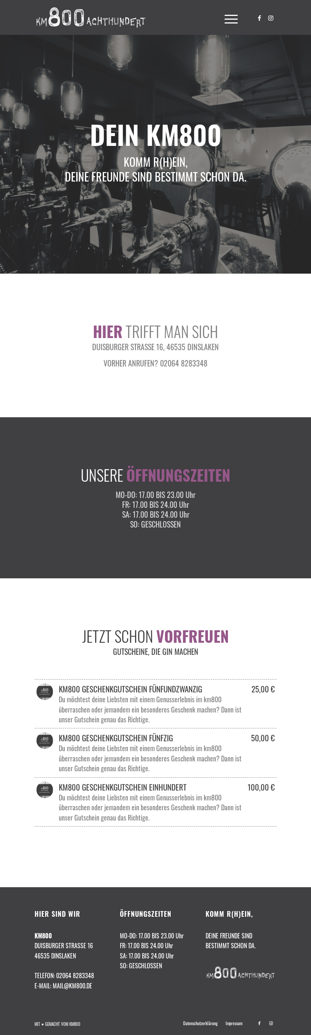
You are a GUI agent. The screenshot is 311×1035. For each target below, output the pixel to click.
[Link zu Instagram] (270, 17)
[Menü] (227, 17)
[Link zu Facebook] (259, 17)
